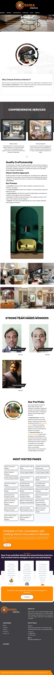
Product (9, 12)
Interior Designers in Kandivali (9, 473)
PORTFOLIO (5, 631)
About (4, 625)
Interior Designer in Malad (42, 472)
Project (5, 629)
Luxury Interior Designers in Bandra (27, 490)
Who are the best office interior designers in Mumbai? (26, 517)
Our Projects (17, 12)
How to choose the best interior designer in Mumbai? (10, 517)
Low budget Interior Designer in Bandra (40, 484)
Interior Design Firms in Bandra (41, 478)
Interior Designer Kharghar (27, 472)
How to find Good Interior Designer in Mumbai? (11, 509)
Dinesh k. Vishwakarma (45, 349)
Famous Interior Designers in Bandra (42, 490)
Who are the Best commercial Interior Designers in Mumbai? (41, 502)
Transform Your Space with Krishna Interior (42, 467)
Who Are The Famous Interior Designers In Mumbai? (10, 502)
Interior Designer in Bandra (11, 477)
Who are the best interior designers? (42, 495)
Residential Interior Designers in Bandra (25, 495)
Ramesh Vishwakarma (18, 385)
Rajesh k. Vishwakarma (18, 349)
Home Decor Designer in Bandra (10, 484)
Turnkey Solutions (13, 144)
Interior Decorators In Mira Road (27, 467)
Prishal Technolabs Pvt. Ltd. (42, 672)
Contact (37, 12)
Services (5, 627)
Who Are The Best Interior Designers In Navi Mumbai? (27, 501)
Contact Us (7, 545)
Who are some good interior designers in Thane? (41, 510)
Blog (31, 12)
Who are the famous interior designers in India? (27, 509)
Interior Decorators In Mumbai (10, 467)
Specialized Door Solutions (40, 144)
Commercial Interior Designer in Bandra (25, 484)
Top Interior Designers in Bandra (10, 490)
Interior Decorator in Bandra (25, 478)
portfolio (25, 12)
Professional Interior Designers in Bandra (9, 495)
